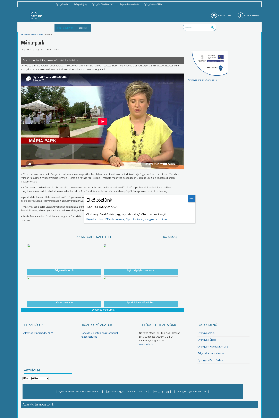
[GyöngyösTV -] (36, 15)
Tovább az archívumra (103, 309)
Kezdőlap (25, 34)
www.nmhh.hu (146, 344)
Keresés (212, 27)
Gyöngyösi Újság (80, 4)
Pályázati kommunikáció (129, 4)
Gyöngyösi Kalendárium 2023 (103, 4)
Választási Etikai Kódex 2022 (38, 333)
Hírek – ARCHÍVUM (65, 27)
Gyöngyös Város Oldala (153, 4)
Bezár (191, 199)
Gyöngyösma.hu (62, 4)
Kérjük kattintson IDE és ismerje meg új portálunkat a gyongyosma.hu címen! (127, 219)
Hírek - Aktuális (37, 34)
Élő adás (83, 27)
